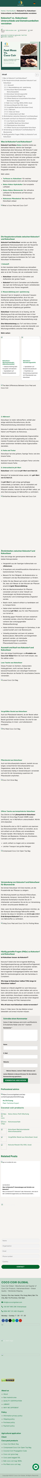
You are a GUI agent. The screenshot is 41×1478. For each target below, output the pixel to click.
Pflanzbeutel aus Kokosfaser (16, 125)
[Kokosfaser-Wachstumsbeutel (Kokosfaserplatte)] (10, 347)
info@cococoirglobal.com (12, 1302)
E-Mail (5, 1053)
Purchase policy (9, 1422)
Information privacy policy (12, 1416)
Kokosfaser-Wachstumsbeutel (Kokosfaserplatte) (16, 91)
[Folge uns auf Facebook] (3, 1320)
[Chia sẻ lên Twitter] (21, 35)
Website (6, 1062)
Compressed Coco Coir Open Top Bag (17, 1447)
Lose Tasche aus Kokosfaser (15, 121)
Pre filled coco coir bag (11, 1464)
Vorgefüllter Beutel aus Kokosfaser (18, 123)
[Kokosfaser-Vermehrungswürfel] (30, 347)
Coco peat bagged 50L (11, 1458)
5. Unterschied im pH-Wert (16, 114)
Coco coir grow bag (10, 1454)
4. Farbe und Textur (13, 112)
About (5, 1394)
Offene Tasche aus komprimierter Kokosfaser (21, 127)
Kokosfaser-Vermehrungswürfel (17, 94)
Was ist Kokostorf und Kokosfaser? (15, 78)
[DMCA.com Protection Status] (7, 1380)
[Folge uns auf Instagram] (6, 1320)
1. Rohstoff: (10, 85)
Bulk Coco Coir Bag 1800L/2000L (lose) (19, 103)
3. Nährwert (11, 109)
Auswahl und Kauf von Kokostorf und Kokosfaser (20, 118)
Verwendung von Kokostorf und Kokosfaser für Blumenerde (19, 131)
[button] (36, 75)
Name (5, 1044)
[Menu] (2, 3)
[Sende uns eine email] (10, 1320)
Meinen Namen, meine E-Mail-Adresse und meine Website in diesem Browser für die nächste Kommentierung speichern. (20, 1073)
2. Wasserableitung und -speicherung (19, 87)
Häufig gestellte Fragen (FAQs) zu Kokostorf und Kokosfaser (20, 135)
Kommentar (7, 1028)
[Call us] (13, 1320)
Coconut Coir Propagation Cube (15, 1451)
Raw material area (9, 1397)
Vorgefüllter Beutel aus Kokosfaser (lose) (20, 107)
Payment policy (9, 1426)
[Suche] (39, 3)
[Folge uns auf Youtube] (20, 1320)
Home (3, 11)
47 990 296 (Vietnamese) (14, 1307)
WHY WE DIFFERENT (11, 1408)
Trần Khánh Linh (11, 30)
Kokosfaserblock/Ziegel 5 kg (16, 96)
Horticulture (11, 11)
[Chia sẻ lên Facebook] (8, 35)
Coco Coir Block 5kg (11, 1444)
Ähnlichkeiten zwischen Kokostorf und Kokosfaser (21, 116)
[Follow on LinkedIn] (16, 1320)
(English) (13, 1311)
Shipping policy (9, 1419)
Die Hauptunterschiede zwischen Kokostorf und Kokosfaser (20, 82)
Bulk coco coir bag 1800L (12, 1461)
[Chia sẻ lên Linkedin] (7, 37)
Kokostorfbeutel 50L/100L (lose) (17, 105)
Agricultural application (11, 1433)
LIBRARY (6, 1404)
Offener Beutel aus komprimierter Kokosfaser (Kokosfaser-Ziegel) (21, 99)
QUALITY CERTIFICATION (12, 1401)
